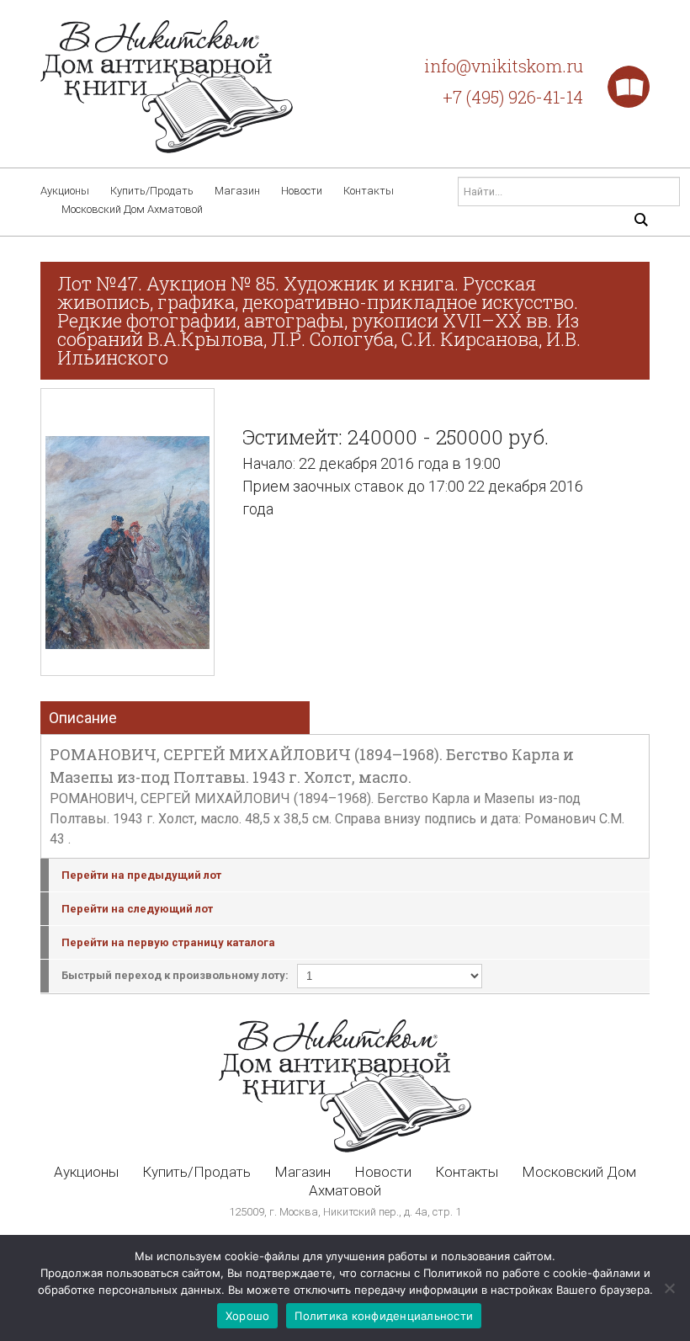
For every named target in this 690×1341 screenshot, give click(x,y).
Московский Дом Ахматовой (132, 209)
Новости (301, 190)
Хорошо (248, 1315)
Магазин (237, 190)
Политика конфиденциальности (384, 1315)
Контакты (368, 190)
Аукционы (64, 190)
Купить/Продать (152, 190)
